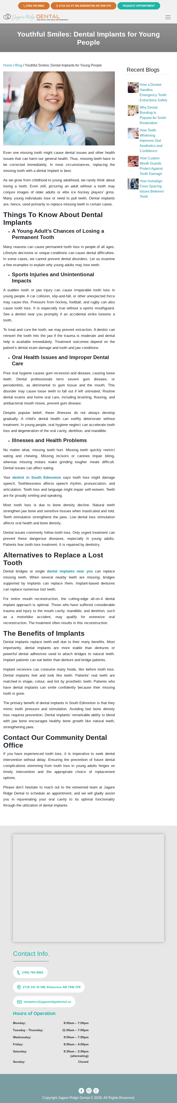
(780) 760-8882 (35, 5)
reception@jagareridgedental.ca (47, 1001)
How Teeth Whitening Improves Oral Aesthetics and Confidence (151, 140)
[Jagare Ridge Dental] (35, 17)
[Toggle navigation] (168, 17)
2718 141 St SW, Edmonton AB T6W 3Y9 (85, 5)
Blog (18, 65)
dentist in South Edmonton (36, 477)
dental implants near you (70, 571)
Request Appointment (139, 5)
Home (8, 65)
